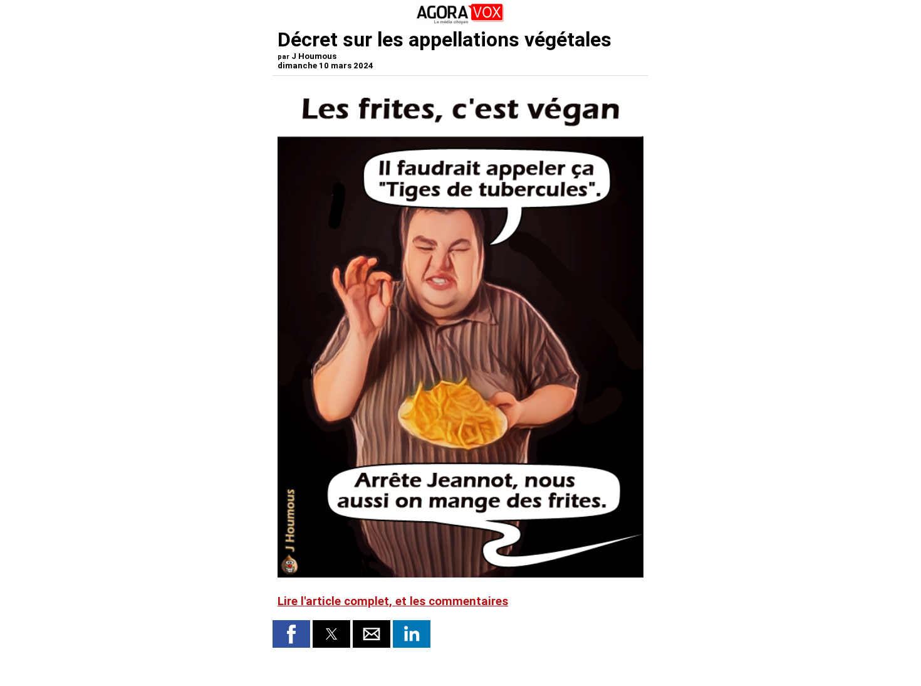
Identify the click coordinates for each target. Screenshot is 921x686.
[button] (291, 634)
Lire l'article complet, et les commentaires (393, 601)
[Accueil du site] (460, 22)
